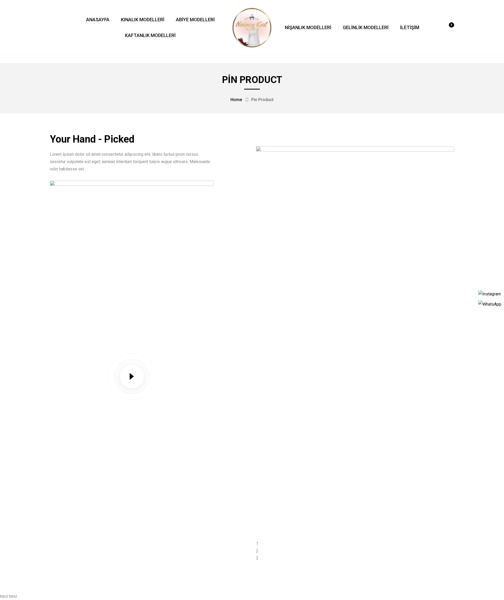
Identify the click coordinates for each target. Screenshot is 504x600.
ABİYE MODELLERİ (195, 19)
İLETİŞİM (409, 27)
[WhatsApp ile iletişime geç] (489, 303)
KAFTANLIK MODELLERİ (150, 35)
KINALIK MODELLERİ (142, 19)
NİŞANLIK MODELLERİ (308, 27)
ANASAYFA (97, 19)
